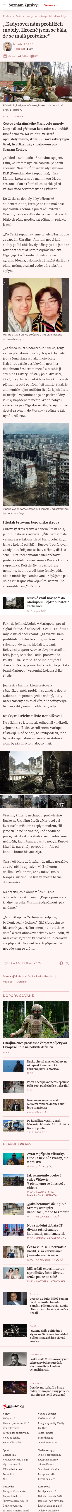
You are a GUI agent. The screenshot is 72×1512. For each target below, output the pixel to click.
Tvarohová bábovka (48, 1469)
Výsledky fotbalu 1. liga (15, 1460)
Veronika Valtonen (51, 1238)
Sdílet (25, 56)
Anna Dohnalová (49, 1259)
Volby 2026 (9, 1418)
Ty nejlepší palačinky (49, 1455)
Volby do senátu (11, 1438)
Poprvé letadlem (12, 1496)
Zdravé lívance (46, 1465)
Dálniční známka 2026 (50, 1496)
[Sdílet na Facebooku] (61, 963)
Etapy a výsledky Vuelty (51, 1423)
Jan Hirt (42, 1428)
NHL (5, 1479)
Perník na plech (46, 1479)
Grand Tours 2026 (47, 1443)
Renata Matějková (42, 1197)
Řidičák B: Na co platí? (50, 1506)
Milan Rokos (23, 44)
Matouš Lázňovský (51, 1281)
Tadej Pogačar (45, 1433)
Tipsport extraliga (13, 1465)
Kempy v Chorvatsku (14, 1491)
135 (36, 56)
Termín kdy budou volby (16, 1433)
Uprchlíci (22, 981)
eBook (11, 56)
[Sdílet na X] (67, 963)
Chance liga (9, 1455)
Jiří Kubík (44, 1166)
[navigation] (4, 5)
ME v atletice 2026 (13, 1469)
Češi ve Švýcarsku (12, 1506)
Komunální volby (12, 1443)
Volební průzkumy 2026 (16, 1423)
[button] (36, 82)
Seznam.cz (50, 5)
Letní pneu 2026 (47, 1491)
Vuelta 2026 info (47, 1418)
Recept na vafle (46, 1474)
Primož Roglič (45, 1438)
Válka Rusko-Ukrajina (41, 976)
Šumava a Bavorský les (15, 1501)
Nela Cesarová (48, 1216)
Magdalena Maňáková (40, 1194)
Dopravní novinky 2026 (51, 1501)
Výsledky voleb (11, 1428)
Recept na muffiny (48, 1460)
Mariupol (8, 981)
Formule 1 (8, 1474)
